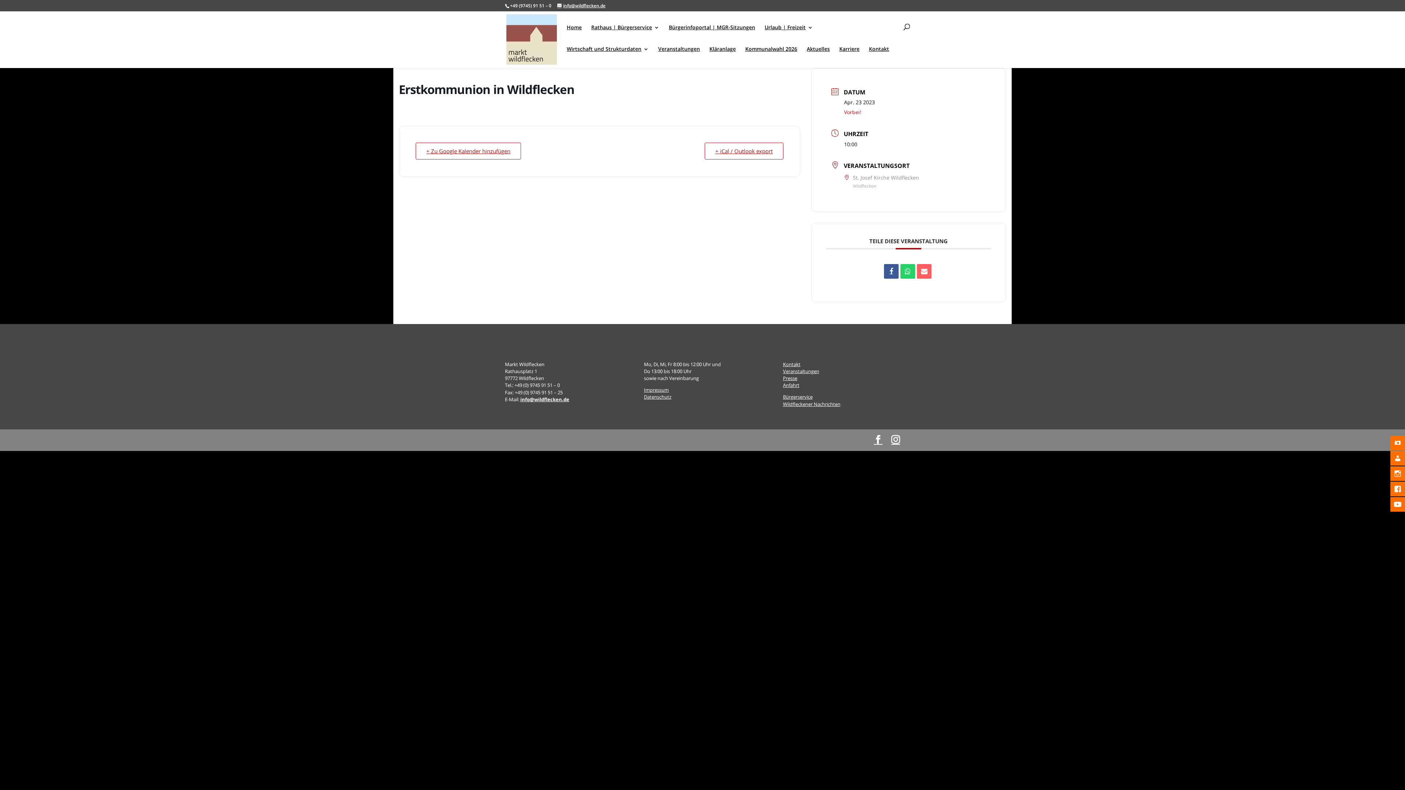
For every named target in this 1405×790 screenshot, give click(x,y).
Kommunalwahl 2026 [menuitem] (771, 49)
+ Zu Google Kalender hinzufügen (468, 151)
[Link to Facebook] (878, 440)
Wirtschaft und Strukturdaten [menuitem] (604, 49)
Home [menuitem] (574, 28)
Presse (790, 378)
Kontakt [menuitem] (879, 49)
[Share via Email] (924, 271)
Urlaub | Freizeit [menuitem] (785, 28)
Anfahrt (791, 385)
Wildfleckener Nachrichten (811, 404)
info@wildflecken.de (544, 399)
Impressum (656, 390)
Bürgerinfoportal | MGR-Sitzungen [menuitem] (712, 28)
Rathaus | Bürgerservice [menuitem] (621, 28)
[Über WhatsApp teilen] (907, 271)
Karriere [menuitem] (849, 49)
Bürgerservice (798, 397)
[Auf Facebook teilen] (891, 271)
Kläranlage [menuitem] (722, 49)
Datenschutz (657, 397)
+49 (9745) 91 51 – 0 (530, 6)
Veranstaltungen (801, 371)
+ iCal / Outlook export (744, 151)
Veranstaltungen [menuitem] (679, 49)
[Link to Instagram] (895, 440)
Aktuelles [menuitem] (818, 49)
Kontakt (792, 364)
